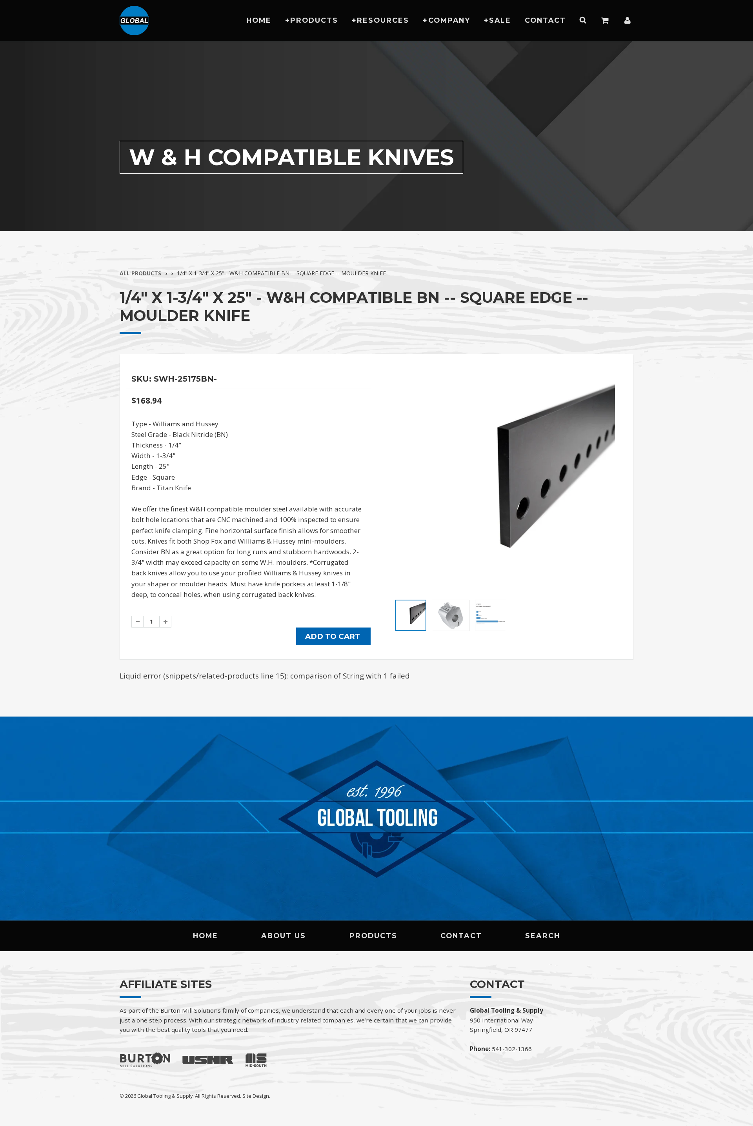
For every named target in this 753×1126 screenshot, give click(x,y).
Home (258, 20)
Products (314, 20)
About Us (283, 935)
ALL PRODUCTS (140, 273)
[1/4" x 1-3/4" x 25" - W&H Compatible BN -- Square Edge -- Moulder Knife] (505, 482)
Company (449, 20)
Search (542, 935)
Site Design (255, 1095)
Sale (500, 20)
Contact (545, 20)
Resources (383, 20)
